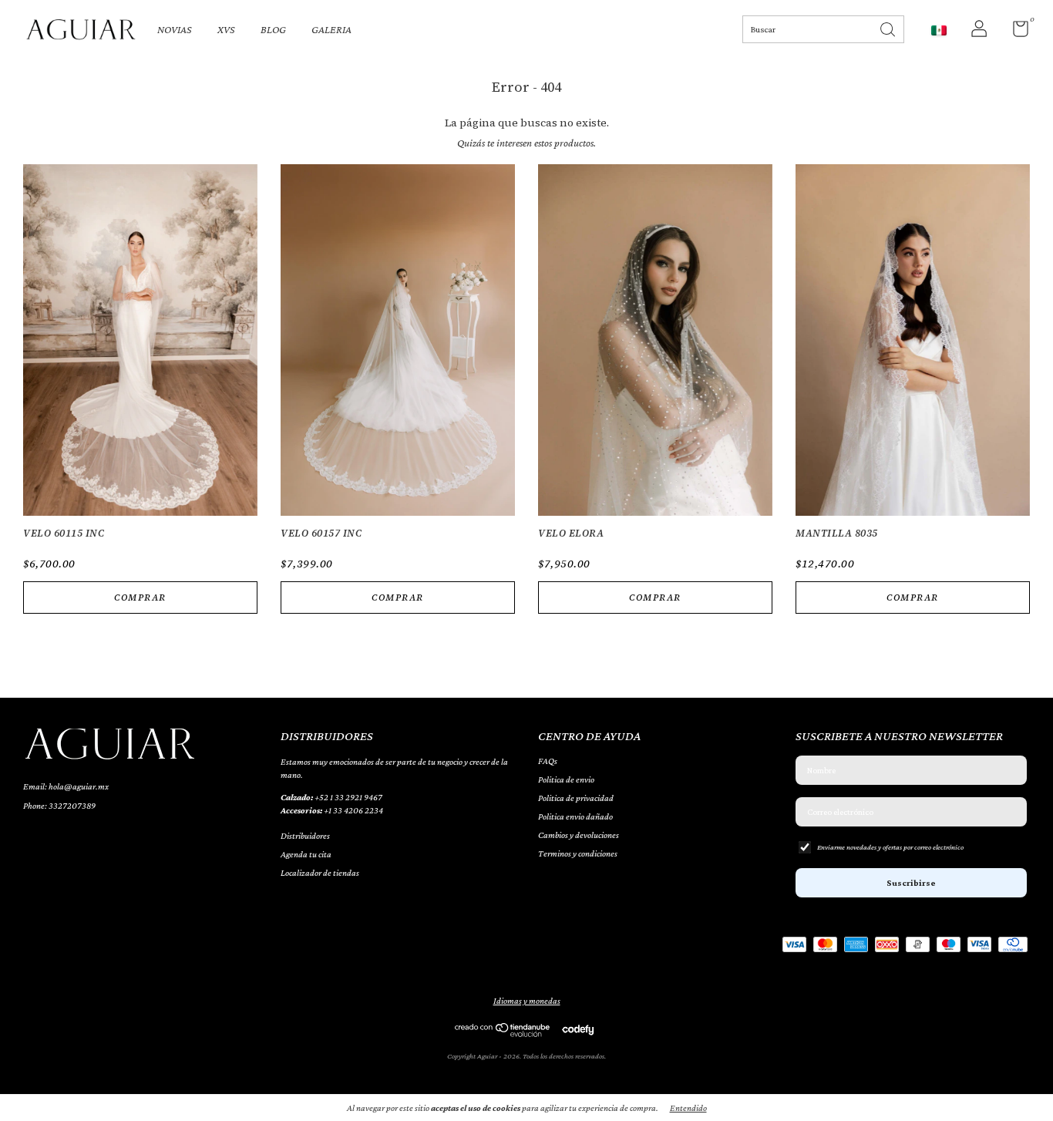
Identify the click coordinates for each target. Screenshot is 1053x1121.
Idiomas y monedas (526, 1000)
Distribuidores (305, 835)
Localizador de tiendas (320, 872)
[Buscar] (888, 28)
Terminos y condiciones (577, 853)
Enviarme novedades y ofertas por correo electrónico (890, 847)
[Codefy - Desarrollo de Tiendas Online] (577, 1029)
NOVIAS (174, 29)
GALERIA (331, 29)
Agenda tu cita (306, 854)
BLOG (273, 29)
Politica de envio (566, 779)
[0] (1015, 32)
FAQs (547, 761)
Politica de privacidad (576, 798)
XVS (226, 29)
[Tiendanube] (503, 1033)
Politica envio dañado (575, 816)
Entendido (688, 1107)
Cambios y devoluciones (578, 835)
